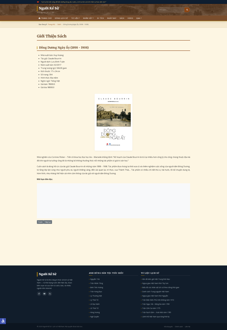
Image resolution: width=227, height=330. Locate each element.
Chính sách (179, 327)
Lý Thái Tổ (94, 300)
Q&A (138, 18)
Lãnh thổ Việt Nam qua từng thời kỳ (155, 316)
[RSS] (50, 294)
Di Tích (100, 18)
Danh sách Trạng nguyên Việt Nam (155, 291)
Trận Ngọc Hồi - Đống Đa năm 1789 (156, 304)
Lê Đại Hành (95, 304)
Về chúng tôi (168, 327)
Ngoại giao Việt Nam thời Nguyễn (155, 296)
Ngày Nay (111, 18)
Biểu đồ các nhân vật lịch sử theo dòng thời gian (160, 287)
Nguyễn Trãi (95, 279)
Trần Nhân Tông (96, 283)
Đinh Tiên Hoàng (96, 287)
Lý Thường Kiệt (96, 296)
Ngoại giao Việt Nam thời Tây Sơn (155, 283)
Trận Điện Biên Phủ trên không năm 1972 (158, 300)
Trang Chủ (46, 18)
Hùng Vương (95, 312)
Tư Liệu (75, 18)
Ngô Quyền (94, 316)
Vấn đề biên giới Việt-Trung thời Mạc (156, 279)
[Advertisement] (113, 200)
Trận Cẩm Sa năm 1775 (151, 308)
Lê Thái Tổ (94, 308)
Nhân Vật (88, 18)
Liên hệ (187, 327)
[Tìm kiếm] (187, 9)
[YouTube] (44, 294)
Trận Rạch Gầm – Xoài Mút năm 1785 (156, 312)
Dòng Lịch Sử (61, 18)
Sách (122, 18)
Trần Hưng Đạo (96, 291)
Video (130, 18)
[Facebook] (39, 294)
